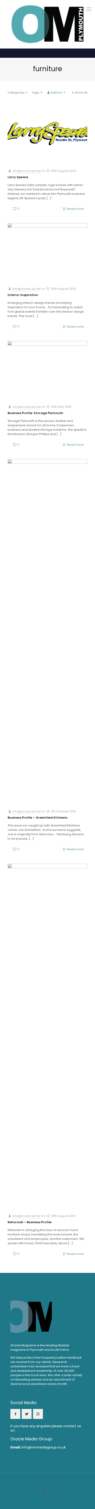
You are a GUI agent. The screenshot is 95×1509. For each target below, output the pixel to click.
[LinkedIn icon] (47, 1492)
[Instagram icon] (53, 1492)
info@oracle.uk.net (26, 171)
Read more (75, 209)
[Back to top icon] (47, 1482)
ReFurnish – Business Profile (29, 1222)
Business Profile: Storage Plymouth (35, 413)
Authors (56, 92)
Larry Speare (18, 177)
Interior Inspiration (23, 295)
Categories (16, 92)
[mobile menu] (89, 9)
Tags (35, 92)
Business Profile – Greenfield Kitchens (37, 817)
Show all (81, 92)
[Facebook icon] (41, 1492)
